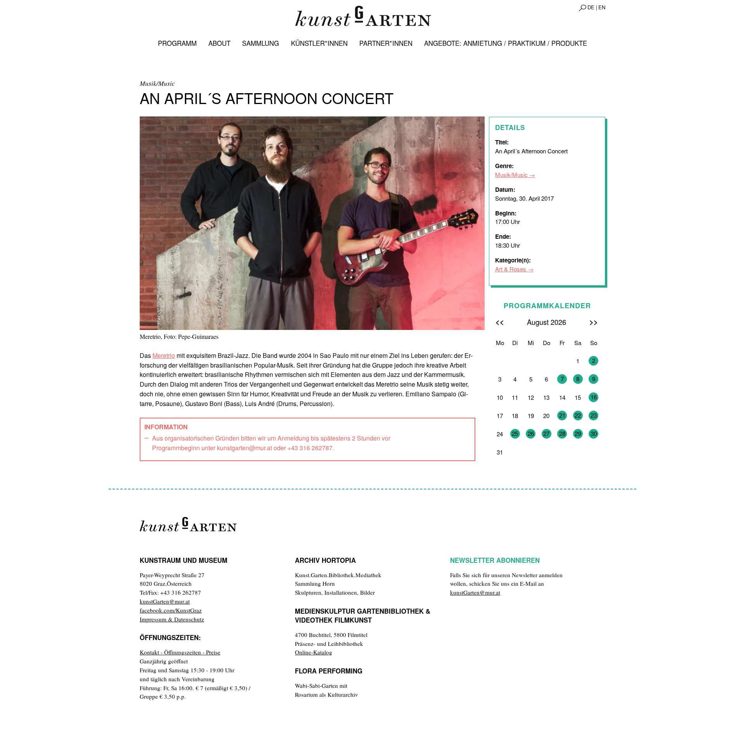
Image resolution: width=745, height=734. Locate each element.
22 (578, 415)
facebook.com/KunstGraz (171, 610)
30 (594, 433)
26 (531, 433)
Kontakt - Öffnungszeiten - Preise (180, 652)
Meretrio (163, 355)
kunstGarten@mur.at (165, 601)
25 (515, 433)
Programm (177, 43)
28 (562, 433)
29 (578, 433)
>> (593, 321)
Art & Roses (510, 269)
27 (546, 433)
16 (594, 397)
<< (500, 321)
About (219, 43)
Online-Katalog (313, 652)
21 (562, 415)
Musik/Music (511, 174)
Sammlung (260, 43)
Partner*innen (385, 43)
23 (594, 415)
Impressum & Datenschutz (172, 619)
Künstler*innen (319, 43)
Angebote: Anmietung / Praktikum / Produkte (505, 43)
